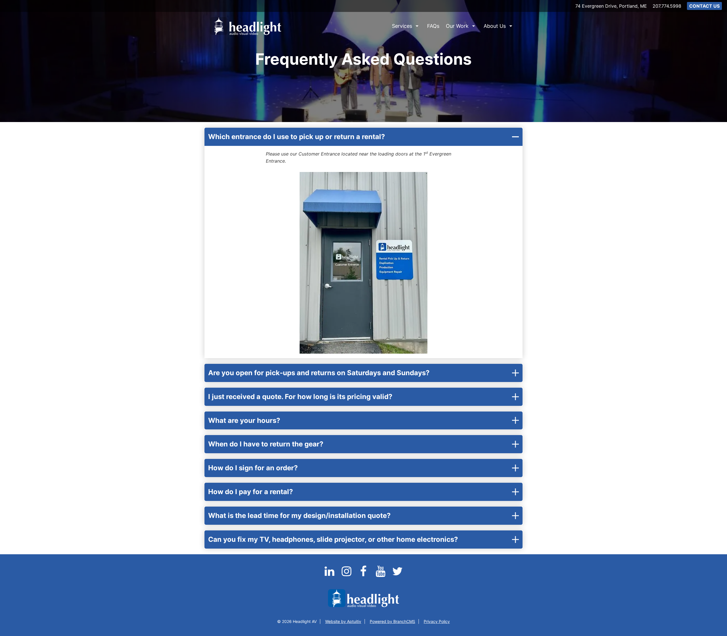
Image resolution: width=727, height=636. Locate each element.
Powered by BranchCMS (392, 621)
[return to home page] (245, 26)
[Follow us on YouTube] (381, 574)
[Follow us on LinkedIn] (330, 574)
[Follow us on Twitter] (398, 574)
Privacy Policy (437, 621)
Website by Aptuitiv (343, 621)
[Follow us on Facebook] (364, 574)
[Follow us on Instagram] (347, 574)
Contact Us (704, 6)
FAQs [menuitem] (433, 26)
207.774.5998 (667, 6)
